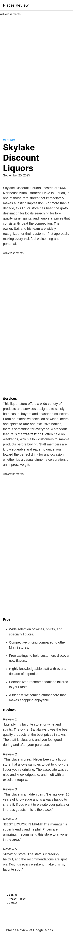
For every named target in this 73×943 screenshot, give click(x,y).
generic (9, 140)
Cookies (12, 894)
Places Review (16, 5)
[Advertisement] (36, 73)
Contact (12, 902)
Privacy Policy (16, 898)
